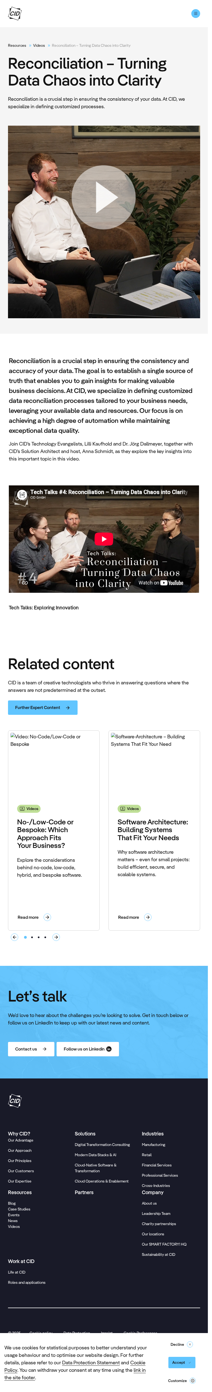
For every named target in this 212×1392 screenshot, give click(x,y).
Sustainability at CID (158, 1254)
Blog (12, 1203)
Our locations (153, 1233)
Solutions (85, 1133)
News (13, 1220)
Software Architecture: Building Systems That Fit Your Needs (153, 829)
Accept (178, 1362)
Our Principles (19, 1160)
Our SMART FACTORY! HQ (164, 1244)
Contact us (26, 1049)
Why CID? (19, 1133)
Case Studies (19, 1209)
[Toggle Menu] (195, 13)
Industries (153, 1133)
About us (149, 1203)
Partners (84, 1192)
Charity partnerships (159, 1223)
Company (152, 1192)
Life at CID (16, 1272)
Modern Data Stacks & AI (95, 1154)
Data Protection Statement (91, 1362)
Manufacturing (153, 1144)
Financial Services (157, 1165)
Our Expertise (19, 1181)
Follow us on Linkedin (84, 1049)
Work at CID (21, 1261)
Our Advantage (20, 1140)
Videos (39, 45)
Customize (177, 1380)
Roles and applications (27, 1282)
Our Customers (21, 1170)
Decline (177, 1344)
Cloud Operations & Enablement (102, 1181)
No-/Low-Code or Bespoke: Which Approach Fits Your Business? (45, 833)
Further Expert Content (37, 707)
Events (14, 1214)
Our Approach (19, 1150)
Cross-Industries (156, 1185)
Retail (147, 1154)
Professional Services (160, 1175)
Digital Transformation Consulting (102, 1144)
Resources (17, 45)
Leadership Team (156, 1213)
